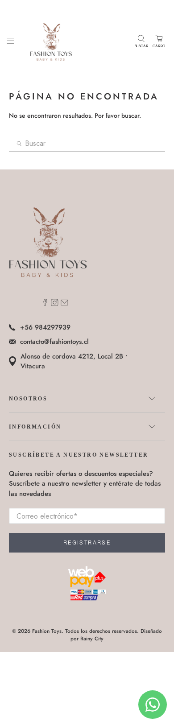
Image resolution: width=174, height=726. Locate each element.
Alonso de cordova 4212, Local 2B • (74, 361)
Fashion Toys (47, 631)
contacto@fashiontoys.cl (54, 341)
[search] (87, 144)
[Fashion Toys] (74, 42)
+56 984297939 (45, 327)
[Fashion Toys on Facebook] (45, 303)
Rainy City (92, 638)
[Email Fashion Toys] (64, 303)
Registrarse (87, 543)
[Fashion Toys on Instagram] (54, 303)
